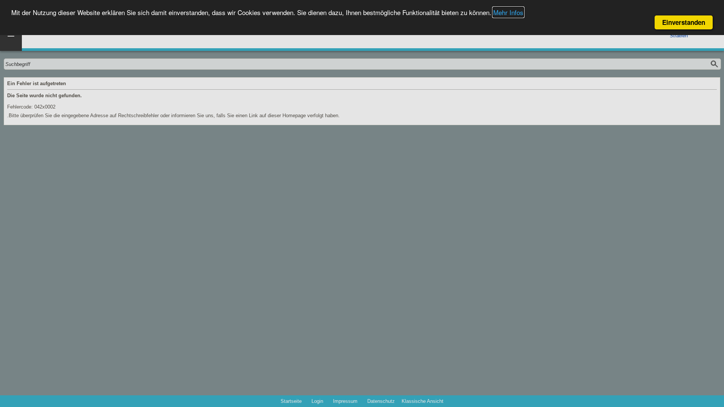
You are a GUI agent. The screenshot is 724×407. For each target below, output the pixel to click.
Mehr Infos (508, 12)
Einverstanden (683, 22)
